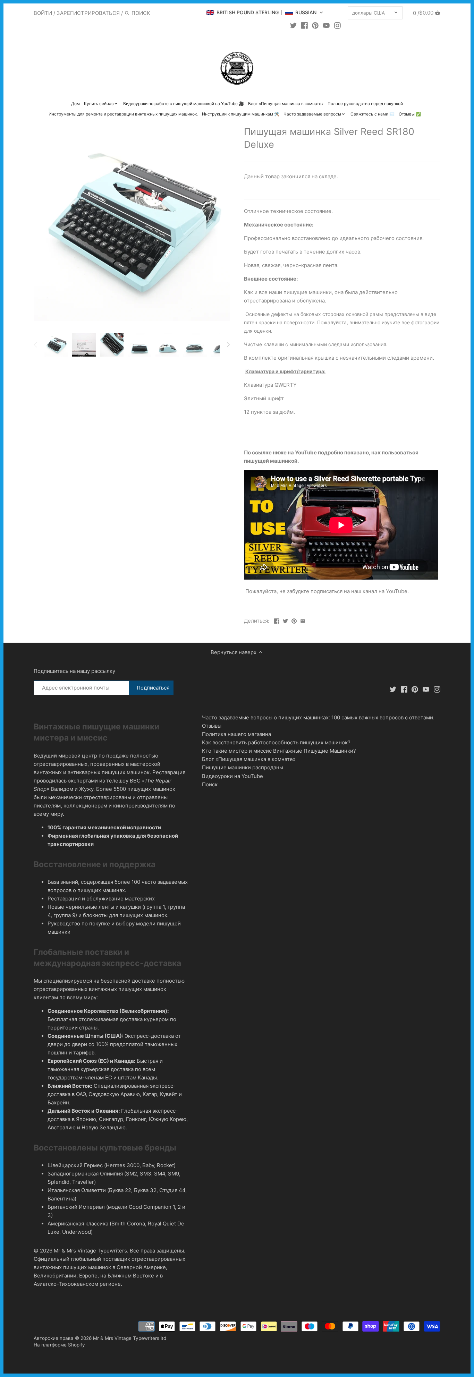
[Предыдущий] (35, 344)
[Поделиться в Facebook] (276, 620)
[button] (264, 12)
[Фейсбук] (304, 25)
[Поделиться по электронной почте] (302, 620)
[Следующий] (228, 344)
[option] (56, 345)
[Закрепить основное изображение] (294, 620)
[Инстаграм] (337, 25)
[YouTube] (326, 25)
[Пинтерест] (315, 25)
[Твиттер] (293, 25)
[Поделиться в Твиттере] (285, 620)
